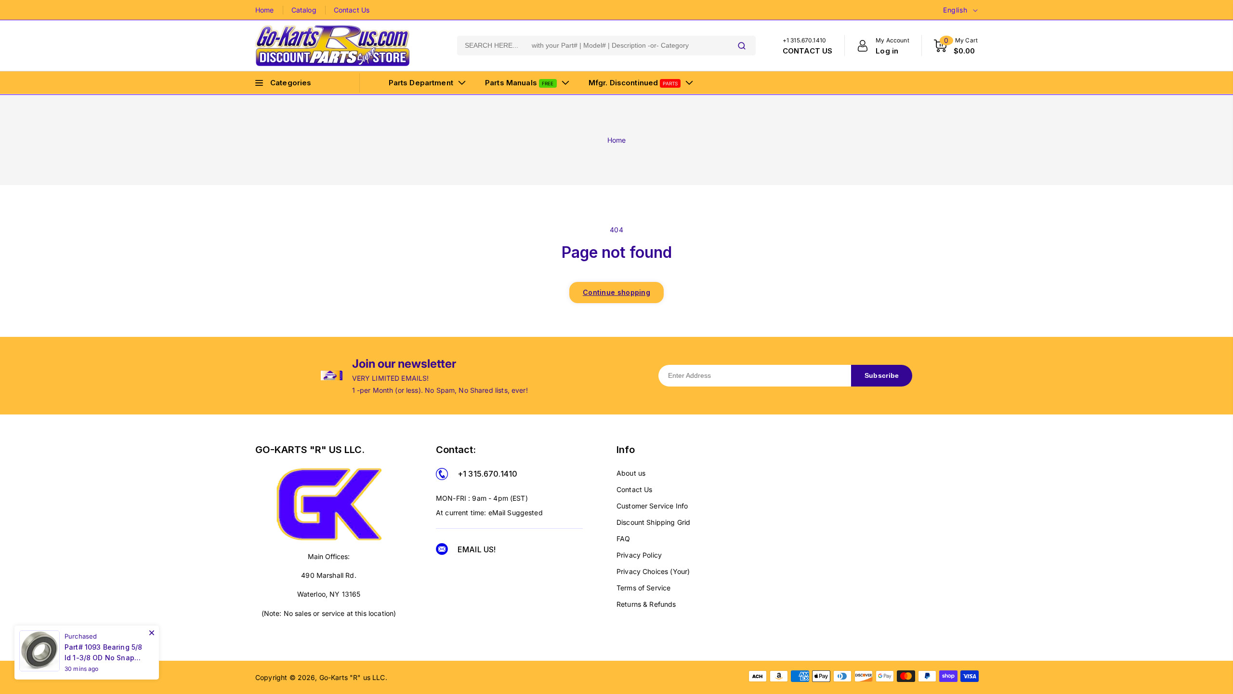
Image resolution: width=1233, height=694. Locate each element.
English (955, 10)
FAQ (623, 538)
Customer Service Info (652, 506)
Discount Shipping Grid (653, 522)
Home (264, 10)
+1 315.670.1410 (487, 474)
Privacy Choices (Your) (653, 571)
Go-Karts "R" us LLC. (353, 677)
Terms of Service (643, 588)
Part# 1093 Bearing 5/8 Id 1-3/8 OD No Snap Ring (103, 653)
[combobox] (592, 45)
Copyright (271, 677)
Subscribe (882, 375)
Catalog (303, 10)
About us (630, 473)
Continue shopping (616, 292)
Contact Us (352, 10)
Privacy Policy (639, 555)
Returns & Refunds (646, 604)
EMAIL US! (477, 549)
